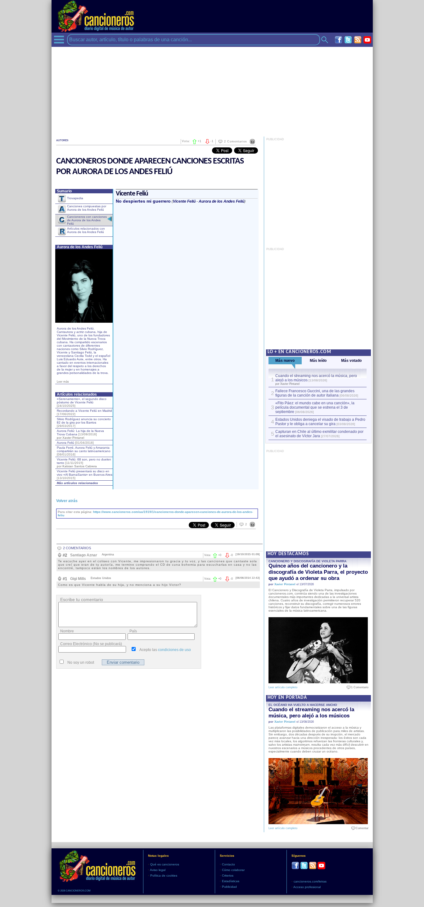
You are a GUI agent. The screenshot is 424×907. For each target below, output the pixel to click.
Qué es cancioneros (164, 864)
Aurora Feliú (75, 442)
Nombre (67, 631)
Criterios (227, 875)
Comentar (360, 828)
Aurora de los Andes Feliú (221, 201)
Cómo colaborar (233, 870)
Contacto (228, 864)
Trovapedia (75, 198)
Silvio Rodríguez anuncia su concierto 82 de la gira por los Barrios (84, 422)
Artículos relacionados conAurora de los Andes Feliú (86, 230)
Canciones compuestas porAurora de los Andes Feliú (86, 207)
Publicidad (229, 886)
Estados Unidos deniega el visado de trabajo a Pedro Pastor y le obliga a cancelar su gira (320, 421)
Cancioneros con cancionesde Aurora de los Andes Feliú (87, 220)
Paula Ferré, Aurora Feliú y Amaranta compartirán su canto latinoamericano (84, 451)
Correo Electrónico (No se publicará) (91, 644)
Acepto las (165, 650)
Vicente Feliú (184, 201)
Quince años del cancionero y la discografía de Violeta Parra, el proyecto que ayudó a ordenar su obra (318, 572)
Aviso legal (157, 870)
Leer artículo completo (282, 687)
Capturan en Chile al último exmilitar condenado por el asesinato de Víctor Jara (319, 433)
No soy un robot (80, 662)
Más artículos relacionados (77, 483)
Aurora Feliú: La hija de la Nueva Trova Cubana (80, 434)
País (133, 631)
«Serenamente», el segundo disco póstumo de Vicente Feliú (81, 402)
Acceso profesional (307, 887)
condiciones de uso (174, 650)
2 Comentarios (235, 141)
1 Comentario (358, 687)
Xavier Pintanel (284, 584)
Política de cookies (163, 875)
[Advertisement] (212, 90)
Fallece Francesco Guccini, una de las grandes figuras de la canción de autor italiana (314, 393)
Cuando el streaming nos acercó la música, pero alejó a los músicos (311, 713)
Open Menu (59, 40)
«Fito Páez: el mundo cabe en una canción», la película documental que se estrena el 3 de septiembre (314, 407)
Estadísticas (230, 881)
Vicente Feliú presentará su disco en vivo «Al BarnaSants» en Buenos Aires (84, 474)
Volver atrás (67, 501)
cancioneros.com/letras (310, 881)
